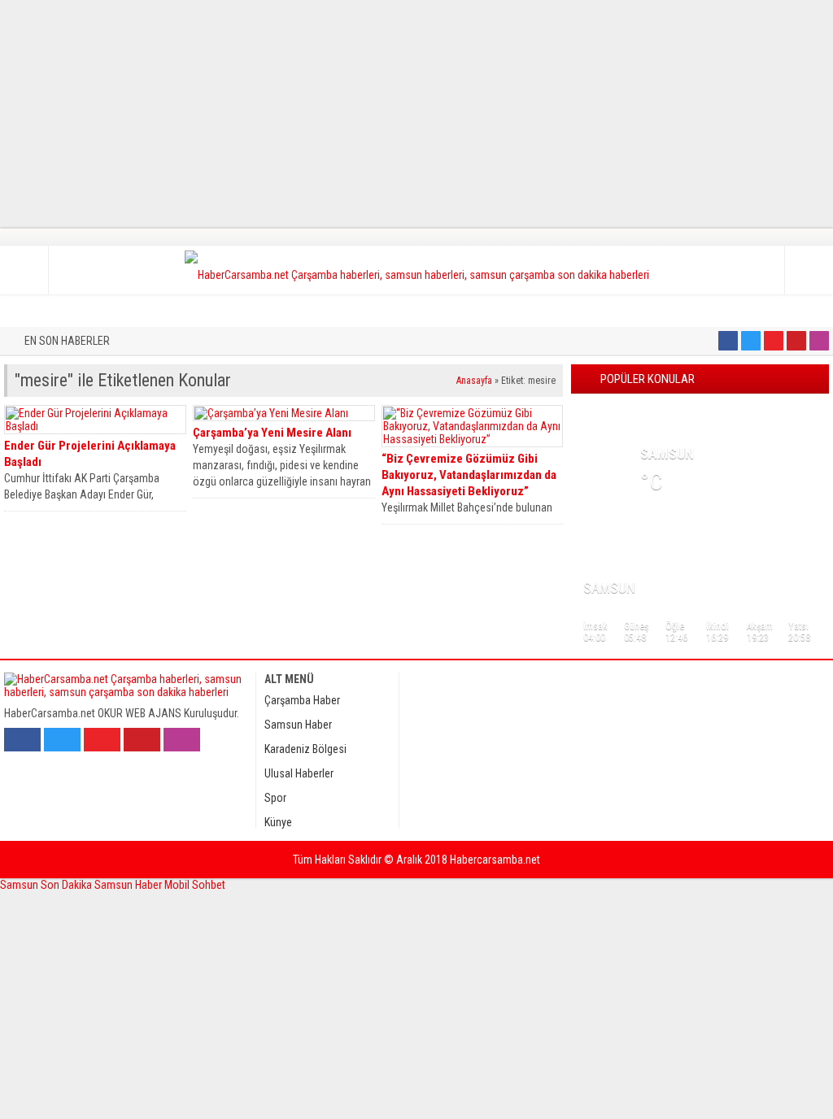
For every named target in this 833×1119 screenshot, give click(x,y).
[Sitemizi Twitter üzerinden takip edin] (751, 341)
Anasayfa (474, 380)
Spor (275, 797)
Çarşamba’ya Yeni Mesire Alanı (272, 432)
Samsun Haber (298, 724)
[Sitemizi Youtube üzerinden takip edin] (773, 341)
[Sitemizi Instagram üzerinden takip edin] (819, 341)
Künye (278, 822)
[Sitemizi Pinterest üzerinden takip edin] (796, 341)
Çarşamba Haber (302, 700)
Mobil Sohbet (194, 884)
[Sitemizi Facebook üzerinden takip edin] (728, 341)
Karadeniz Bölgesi (305, 748)
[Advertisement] (416, 114)
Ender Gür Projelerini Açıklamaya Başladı (90, 453)
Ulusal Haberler (299, 773)
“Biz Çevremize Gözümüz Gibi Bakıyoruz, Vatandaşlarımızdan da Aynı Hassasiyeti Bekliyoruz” (469, 475)
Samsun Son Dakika (47, 884)
